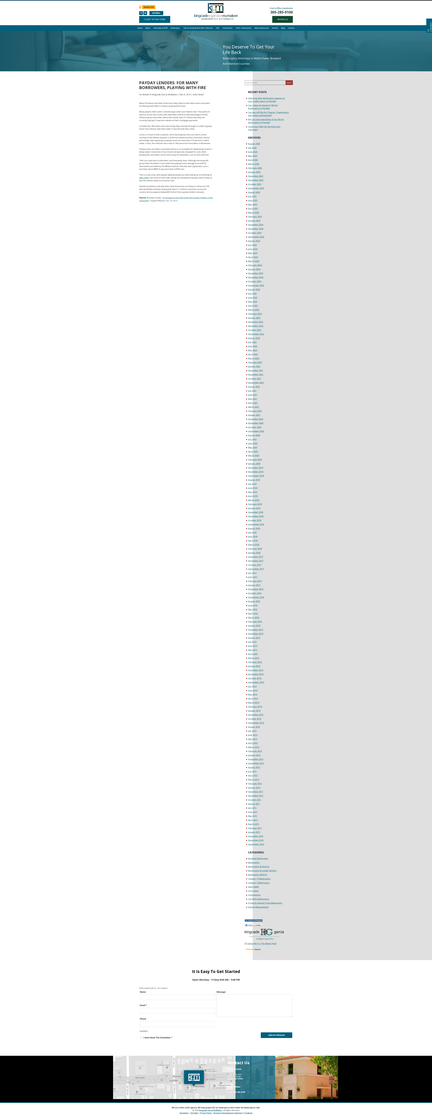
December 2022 (255, 321)
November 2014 (255, 674)
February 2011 (255, 828)
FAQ (217, 28)
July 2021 (252, 390)
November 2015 (255, 633)
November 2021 (255, 374)
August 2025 (254, 192)
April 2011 (253, 820)
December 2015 (255, 629)
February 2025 (255, 216)
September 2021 (256, 382)
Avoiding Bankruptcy (258, 858)
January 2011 (254, 832)
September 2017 (256, 569)
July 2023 (252, 293)
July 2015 (252, 641)
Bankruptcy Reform (257, 874)
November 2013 (255, 714)
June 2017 (252, 577)
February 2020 (255, 459)
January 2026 (254, 172)
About (147, 28)
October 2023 (254, 281)
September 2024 (256, 236)
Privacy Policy (206, 1113)
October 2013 (254, 718)
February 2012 (255, 783)
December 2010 (255, 836)
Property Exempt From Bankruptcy (265, 903)
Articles (275, 28)
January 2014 (254, 710)
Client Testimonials (243, 28)
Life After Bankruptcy (258, 899)
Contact (291, 28)
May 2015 (252, 650)
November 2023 (255, 277)
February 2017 (255, 581)
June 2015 (252, 645)
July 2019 (252, 483)
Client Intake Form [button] (154, 19)
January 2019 (254, 508)
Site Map (194, 1113)
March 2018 (253, 544)
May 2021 (252, 398)
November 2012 (255, 759)
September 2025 (256, 188)
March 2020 (253, 455)
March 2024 (253, 261)
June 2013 (252, 735)
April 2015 (253, 654)
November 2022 (255, 326)
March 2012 (253, 779)
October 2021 (254, 378)
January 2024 (254, 269)
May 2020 (252, 447)
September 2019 (256, 475)
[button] (430, 1103)
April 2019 (253, 496)
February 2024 (255, 265)
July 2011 (252, 807)
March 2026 (253, 164)
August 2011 (254, 803)
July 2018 (252, 532)
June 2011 (252, 812)
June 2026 (252, 151)
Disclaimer (144, 1031)
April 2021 (253, 402)
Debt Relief (198, 94)
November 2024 (255, 228)
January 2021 (254, 415)
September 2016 (256, 597)
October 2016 (254, 593)
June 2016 (252, 605)
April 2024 (253, 257)
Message (221, 992)
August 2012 (254, 767)
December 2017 (255, 556)
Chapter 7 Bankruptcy (258, 882)
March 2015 (253, 658)
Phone (143, 1018)
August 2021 (254, 386)
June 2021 (252, 394)
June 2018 (252, 536)
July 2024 (252, 245)
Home (139, 28)
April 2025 (253, 208)
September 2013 (256, 722)
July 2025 (252, 196)
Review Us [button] (282, 19)
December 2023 (255, 273)
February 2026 (255, 168)
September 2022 (256, 334)
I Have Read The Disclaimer (157, 1037)
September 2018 (256, 524)
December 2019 (255, 467)
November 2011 (255, 795)
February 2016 (255, 621)
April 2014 (253, 698)
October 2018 (254, 520)
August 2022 (254, 338)
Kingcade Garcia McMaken (164, 94)
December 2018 (255, 512)
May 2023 (252, 301)
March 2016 (253, 617)
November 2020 (255, 423)
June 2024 (252, 249)
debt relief (143, 177)
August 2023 (254, 289)
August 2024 (254, 241)
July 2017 (252, 573)
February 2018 (255, 548)
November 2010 (255, 840)
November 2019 (255, 471)
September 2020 (256, 431)
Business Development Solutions (228, 1113)
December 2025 (255, 176)
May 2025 (252, 204)
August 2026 (254, 143)
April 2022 (253, 354)
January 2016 (254, 625)
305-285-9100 (281, 12)
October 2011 (254, 799)
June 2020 (252, 443)
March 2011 (253, 824)
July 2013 (252, 731)
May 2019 (252, 492)
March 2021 (253, 407)
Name (143, 992)
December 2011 (255, 791)
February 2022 (255, 362)
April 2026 (253, 160)
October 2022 (254, 330)
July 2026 (252, 147)
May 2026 (252, 155)
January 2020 (254, 463)
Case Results (227, 28)
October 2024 (254, 232)
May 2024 (252, 253)
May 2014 (252, 694)
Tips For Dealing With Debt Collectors (198, 28)
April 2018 (253, 540)
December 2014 (255, 670)
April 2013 (253, 743)
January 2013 (254, 755)
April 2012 (253, 775)
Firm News (253, 890)
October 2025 (254, 184)
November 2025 (255, 180)
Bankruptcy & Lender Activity (262, 870)
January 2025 (254, 220)
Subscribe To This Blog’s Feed (261, 943)
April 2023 (253, 305)
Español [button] (156, 13)
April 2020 (253, 451)
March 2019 (253, 500)
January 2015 (254, 666)
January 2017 (254, 585)
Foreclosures (254, 895)
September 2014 (256, 682)
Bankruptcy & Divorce (258, 866)
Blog (283, 28)
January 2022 (254, 366)
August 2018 (254, 528)
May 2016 (252, 609)
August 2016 (254, 601)
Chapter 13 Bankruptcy (259, 878)
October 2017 (254, 564)
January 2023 (254, 317)
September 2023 (256, 285)
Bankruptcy (175, 28)
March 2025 (253, 212)
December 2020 (255, 419)
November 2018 (255, 516)
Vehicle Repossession (258, 907)
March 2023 (253, 309)
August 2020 (254, 435)
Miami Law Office (235, 1078)
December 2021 (255, 370)
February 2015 (255, 662)
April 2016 (253, 613)
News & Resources (262, 28)
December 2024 (255, 224)
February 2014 (255, 706)
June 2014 (252, 690)
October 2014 (254, 678)
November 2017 (255, 560)
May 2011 (252, 816)
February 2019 (255, 504)
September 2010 (256, 844)
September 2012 (256, 763)
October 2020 (254, 427)
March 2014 (253, 702)
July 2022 (252, 342)
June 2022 (252, 346)
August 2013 (254, 726)
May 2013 (252, 739)
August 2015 (254, 637)
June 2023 (252, 297)
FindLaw (248, 1113)
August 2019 (254, 479)
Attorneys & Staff (160, 28)
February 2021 (255, 411)
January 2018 (254, 552)
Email (143, 1005)
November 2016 (255, 589)
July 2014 (252, 686)
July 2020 (252, 439)
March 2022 (253, 358)
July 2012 (252, 771)
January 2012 (254, 787)
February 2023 (255, 313)
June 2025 (252, 200)
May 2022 (252, 350)
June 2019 (252, 488)
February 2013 (255, 751)
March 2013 (253, 747)
